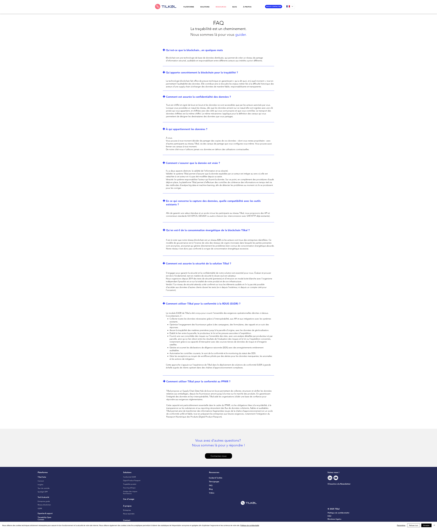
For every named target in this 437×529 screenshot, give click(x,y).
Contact (126, 520)
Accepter (426, 525)
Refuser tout (413, 525)
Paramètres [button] (401, 525)
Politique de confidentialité (249, 525)
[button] (190, 7)
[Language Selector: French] (290, 6)
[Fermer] (434, 525)
